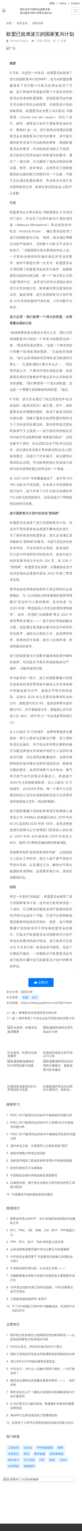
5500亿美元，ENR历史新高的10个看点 (36, 1346)
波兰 (35, 997)
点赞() (42, 982)
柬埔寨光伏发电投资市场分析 (38, 1012)
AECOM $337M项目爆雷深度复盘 (32, 1361)
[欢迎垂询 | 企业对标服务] (39, 1479)
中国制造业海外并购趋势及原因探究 (33, 1175)
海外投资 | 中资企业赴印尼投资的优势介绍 (46, 1018)
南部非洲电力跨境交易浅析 (28, 1153)
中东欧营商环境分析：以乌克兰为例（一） (38, 1268)
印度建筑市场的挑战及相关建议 (32, 1194)
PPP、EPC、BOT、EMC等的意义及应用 (36, 1242)
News (63, 3)
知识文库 (22, 23)
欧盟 (25, 997)
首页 (9, 23)
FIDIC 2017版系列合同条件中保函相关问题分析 (41, 1115)
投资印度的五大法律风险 (26, 1168)
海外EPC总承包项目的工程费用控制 (33, 1415)
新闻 (52, 3)
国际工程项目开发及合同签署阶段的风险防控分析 (42, 1354)
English (75, 3)
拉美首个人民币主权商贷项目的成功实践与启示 (43, 1422)
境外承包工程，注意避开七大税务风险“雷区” (39, 1145)
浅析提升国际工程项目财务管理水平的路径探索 (41, 1160)
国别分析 (37, 23)
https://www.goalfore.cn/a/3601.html (46, 1002)
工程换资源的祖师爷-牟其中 (28, 1299)
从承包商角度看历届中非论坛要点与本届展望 (39, 1249)
